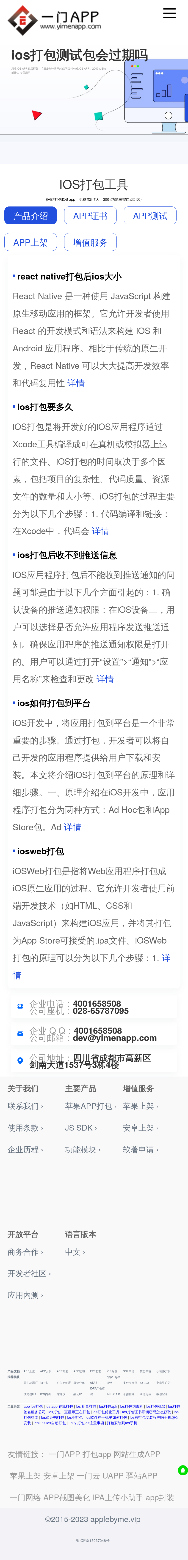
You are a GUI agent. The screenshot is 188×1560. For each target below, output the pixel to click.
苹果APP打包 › (91, 1105)
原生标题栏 (31, 1382)
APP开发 (62, 1371)
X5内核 (144, 1382)
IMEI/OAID (113, 1394)
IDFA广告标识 (97, 1391)
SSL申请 (128, 1371)
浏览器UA (30, 1394)
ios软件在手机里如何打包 (106, 1417)
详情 (76, 382)
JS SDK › (81, 1127)
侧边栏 (94, 1382)
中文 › (75, 1251)
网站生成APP (136, 1453)
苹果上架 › (141, 1105)
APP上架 (29, 1371)
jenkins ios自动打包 (50, 1422)
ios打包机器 (155, 1406)
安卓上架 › (141, 1127)
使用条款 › (25, 1127)
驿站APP (142, 1475)
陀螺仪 (61, 1394)
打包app (97, 1453)
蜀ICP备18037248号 (93, 1540)
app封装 (160, 1497)
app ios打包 (33, 1406)
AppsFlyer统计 (113, 1379)
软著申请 (145, 1371)
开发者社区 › (29, 1272)
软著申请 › (141, 1149)
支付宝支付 (130, 1382)
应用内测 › (25, 1294)
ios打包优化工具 (106, 1411)
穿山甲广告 (163, 1382)
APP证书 (79, 1371)
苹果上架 (25, 1475)
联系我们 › (25, 1105)
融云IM (77, 1394)
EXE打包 (96, 1371)
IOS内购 (45, 1394)
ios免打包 (75, 1417)
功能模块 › (83, 1149)
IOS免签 (112, 1371)
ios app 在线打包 (59, 1406)
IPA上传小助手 (118, 1497)
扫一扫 (44, 1382)
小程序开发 (163, 1371)
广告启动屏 (64, 1382)
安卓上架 (59, 1475)
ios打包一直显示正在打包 (69, 1411)
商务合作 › (25, 1251)
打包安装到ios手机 (122, 1422)
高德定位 (145, 1394)
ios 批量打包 (86, 1406)
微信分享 (79, 1382)
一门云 (88, 1475)
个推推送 (129, 1394)
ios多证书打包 (52, 1417)
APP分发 (46, 1371)
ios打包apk (108, 1406)
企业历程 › (25, 1149)
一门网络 (25, 1497)
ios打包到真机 (131, 1406)
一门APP (64, 1453)
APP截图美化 (66, 1497)
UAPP (113, 1475)
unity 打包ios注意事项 (86, 1422)
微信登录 (162, 1394)
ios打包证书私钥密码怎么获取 (146, 1411)
